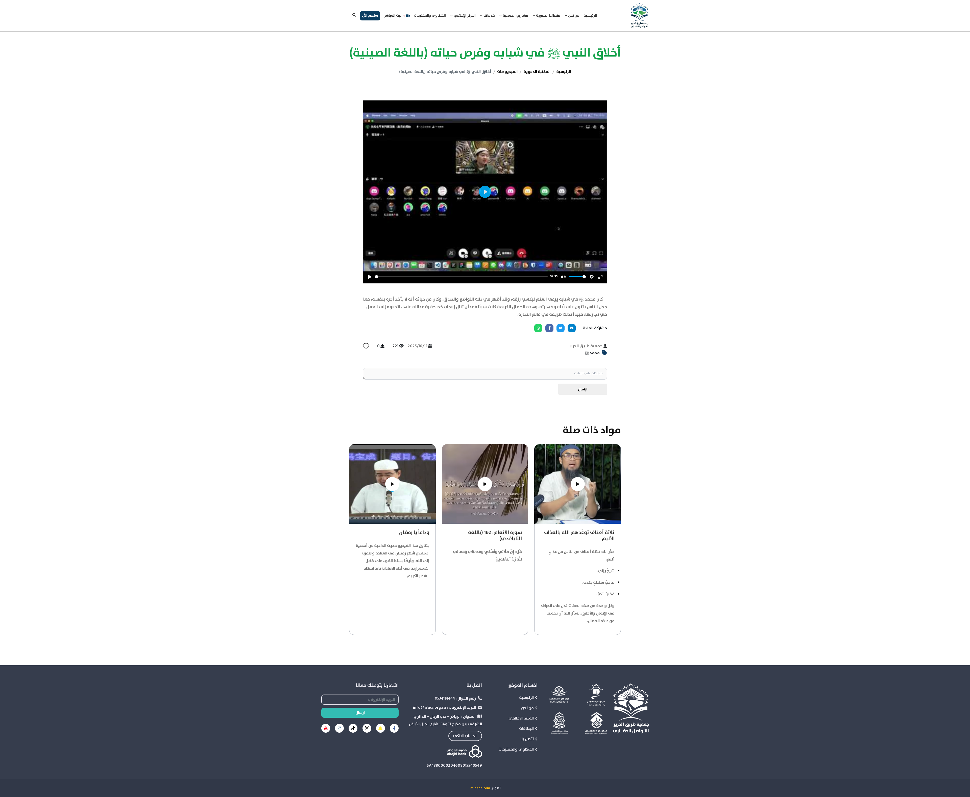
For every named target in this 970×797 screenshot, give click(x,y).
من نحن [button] (573, 15)
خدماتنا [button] (489, 15)
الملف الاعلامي (521, 718)
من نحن (527, 708)
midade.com (480, 788)
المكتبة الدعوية (536, 71)
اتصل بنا (527, 739)
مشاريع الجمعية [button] (515, 15)
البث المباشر (393, 15)
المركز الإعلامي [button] (464, 15)
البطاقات (526, 729)
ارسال (582, 389)
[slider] (461, 276)
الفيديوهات (507, 71)
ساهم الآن (370, 15)
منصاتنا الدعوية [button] (547, 15)
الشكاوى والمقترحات (430, 15)
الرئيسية (590, 15)
